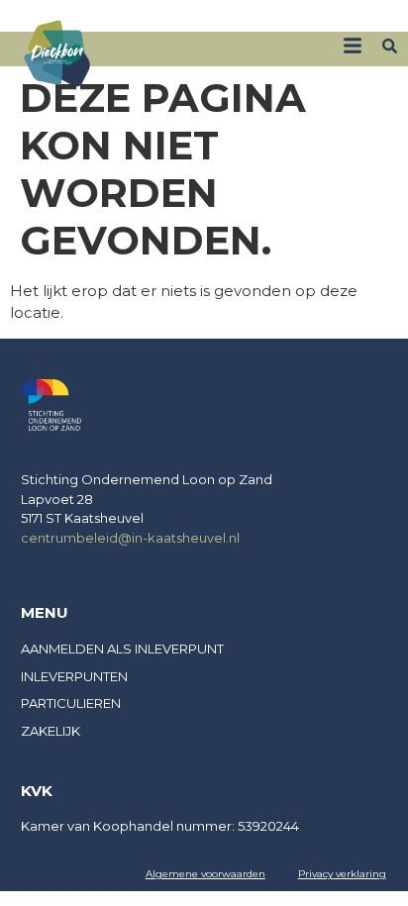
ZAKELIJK (193, 17)
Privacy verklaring (342, 873)
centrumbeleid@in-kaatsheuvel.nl (130, 538)
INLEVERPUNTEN (74, 676)
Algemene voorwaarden (205, 873)
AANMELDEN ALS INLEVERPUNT (122, 648)
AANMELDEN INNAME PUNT (317, 17)
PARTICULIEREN (71, 703)
